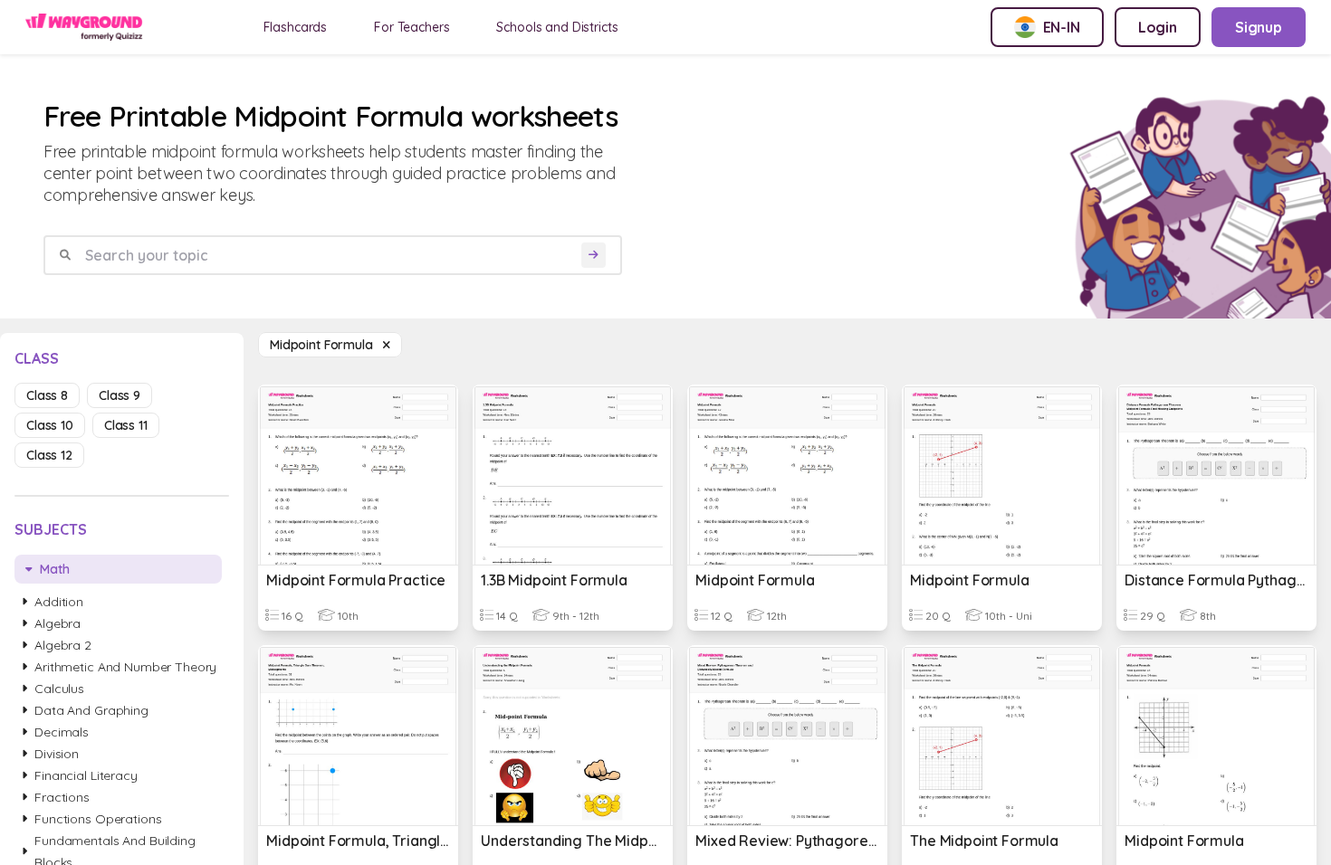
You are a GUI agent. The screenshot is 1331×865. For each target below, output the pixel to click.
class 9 (119, 395)
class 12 (49, 455)
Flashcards (295, 27)
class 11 (126, 425)
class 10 (49, 425)
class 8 (47, 395)
